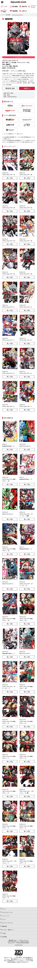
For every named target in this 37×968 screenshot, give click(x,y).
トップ (2, 14)
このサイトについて (23, 940)
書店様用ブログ (12, 940)
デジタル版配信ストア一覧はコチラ (13, 134)
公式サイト (27, 88)
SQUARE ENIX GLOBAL (23, 942)
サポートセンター (25, 941)
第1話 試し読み (10, 88)
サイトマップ (11, 942)
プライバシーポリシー (13, 941)
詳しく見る (10, 178)
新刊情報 (8, 14)
